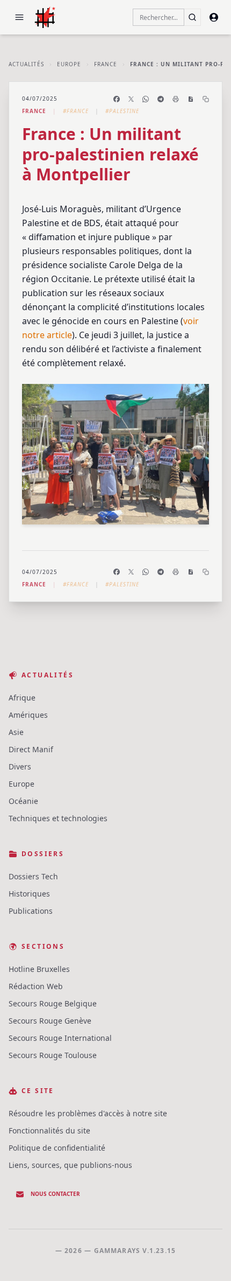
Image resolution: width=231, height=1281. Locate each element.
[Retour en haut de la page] (207, 1257)
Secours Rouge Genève (50, 1021)
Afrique (22, 697)
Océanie (23, 801)
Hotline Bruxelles (39, 969)
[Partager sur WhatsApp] (145, 99)
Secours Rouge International (60, 1038)
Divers (20, 766)
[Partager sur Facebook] (116, 99)
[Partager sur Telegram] (160, 99)
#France (76, 111)
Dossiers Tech (33, 876)
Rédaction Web (36, 986)
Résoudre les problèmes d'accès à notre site (88, 1113)
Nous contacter (55, 1194)
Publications (31, 911)
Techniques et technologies (58, 818)
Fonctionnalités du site (49, 1130)
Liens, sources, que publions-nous (70, 1165)
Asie (16, 732)
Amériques (28, 715)
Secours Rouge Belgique (53, 1003)
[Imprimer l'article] (175, 99)
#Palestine (122, 111)
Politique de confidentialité (57, 1148)
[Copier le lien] (206, 99)
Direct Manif (31, 749)
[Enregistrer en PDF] (190, 99)
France (105, 64)
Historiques (29, 893)
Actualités (26, 64)
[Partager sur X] (131, 99)
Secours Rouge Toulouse (53, 1055)
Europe (69, 64)
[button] (19, 17)
